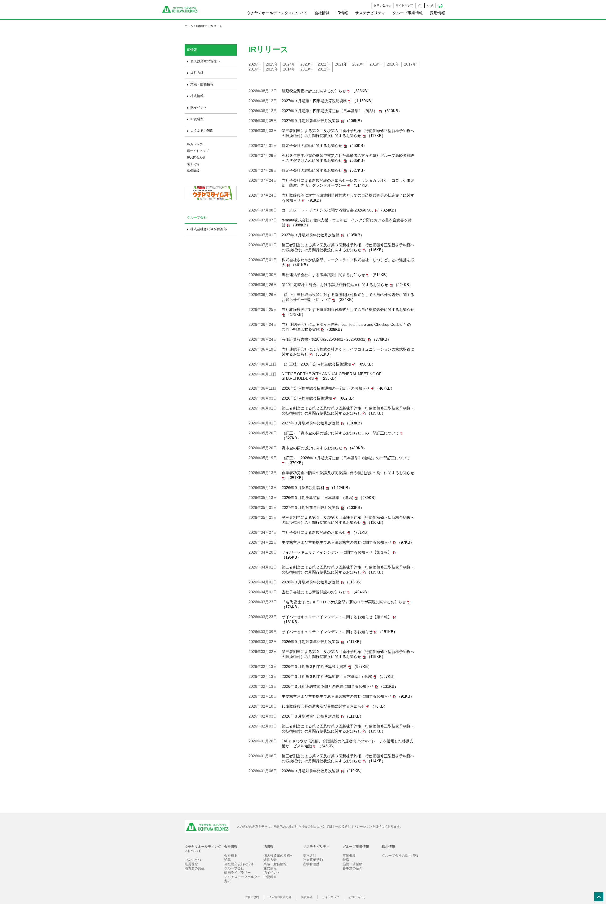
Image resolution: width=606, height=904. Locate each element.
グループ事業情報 (407, 13)
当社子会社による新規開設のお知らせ (314, 532)
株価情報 (193, 170)
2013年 (306, 69)
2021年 (341, 64)
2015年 (272, 69)
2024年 (289, 64)
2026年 (255, 64)
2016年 (255, 69)
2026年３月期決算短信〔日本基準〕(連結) (317, 498)
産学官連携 (311, 864)
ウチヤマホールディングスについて (277, 13)
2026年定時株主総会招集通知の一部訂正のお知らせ (326, 388)
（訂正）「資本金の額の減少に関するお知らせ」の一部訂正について (340, 433)
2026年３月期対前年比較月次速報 (310, 582)
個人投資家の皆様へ (205, 61)
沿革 (227, 860)
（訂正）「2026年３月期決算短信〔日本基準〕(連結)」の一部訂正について (346, 458)
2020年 (358, 64)
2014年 (289, 69)
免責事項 (306, 897)
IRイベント (198, 107)
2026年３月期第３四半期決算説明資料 (314, 667)
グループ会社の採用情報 (400, 855)
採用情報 (437, 13)
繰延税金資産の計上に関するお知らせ (314, 91)
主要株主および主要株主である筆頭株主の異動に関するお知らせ (337, 542)
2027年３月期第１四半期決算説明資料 (314, 101)
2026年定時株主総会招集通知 (307, 398)
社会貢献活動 (313, 860)
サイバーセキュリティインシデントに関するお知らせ (327, 632)
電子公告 (193, 164)
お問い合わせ (382, 5)
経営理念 (191, 864)
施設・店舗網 (352, 864)
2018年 (393, 64)
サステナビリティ (370, 13)
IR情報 (342, 13)
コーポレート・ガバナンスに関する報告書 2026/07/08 (328, 210)
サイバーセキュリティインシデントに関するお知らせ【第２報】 (337, 617)
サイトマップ (404, 5)
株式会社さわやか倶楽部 (208, 229)
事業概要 (349, 855)
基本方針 (309, 855)
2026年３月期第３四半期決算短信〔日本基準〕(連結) (327, 677)
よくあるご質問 (202, 130)
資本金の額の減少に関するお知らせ (312, 448)
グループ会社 (234, 868)
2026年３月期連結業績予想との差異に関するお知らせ (328, 686)
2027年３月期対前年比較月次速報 (310, 121)
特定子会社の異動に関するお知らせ (312, 146)
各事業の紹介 (352, 868)
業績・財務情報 (202, 84)
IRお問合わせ (196, 157)
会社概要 (230, 855)
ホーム (189, 26)
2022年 (324, 64)
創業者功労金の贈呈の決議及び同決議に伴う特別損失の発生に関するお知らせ (348, 473)
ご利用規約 (252, 897)
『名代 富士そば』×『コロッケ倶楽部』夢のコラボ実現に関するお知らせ (344, 602)
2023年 (306, 64)
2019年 (376, 64)
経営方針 (197, 73)
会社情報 (322, 13)
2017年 (410, 64)
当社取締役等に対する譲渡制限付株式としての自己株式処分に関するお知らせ (348, 310)
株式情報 (197, 96)
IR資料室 (197, 119)
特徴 (346, 860)
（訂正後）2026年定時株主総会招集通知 (316, 364)
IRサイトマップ (198, 151)
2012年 (324, 69)
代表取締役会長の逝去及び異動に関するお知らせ (323, 706)
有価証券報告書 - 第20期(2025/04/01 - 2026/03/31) (324, 339)
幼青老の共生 (195, 868)
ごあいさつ (193, 860)
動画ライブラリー (237, 872)
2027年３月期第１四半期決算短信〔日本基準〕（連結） (329, 111)
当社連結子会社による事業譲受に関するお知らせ (323, 275)
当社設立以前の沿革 (239, 864)
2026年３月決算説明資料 (303, 488)
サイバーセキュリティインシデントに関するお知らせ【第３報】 (337, 552)
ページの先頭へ (600, 898)
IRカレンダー (196, 144)
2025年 (272, 64)
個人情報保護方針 (280, 897)
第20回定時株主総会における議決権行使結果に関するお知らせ (335, 285)
